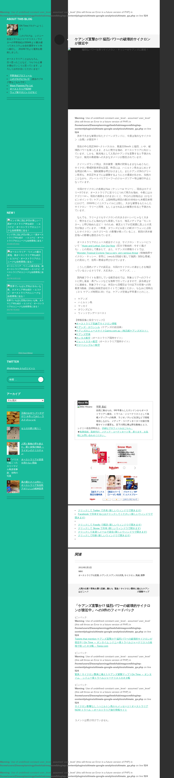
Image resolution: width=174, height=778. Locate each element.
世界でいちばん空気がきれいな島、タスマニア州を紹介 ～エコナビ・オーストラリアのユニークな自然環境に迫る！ (25, 303)
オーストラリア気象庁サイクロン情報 (96, 323)
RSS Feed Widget (26, 353)
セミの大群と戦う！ (31, 428)
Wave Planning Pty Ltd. (21, 85)
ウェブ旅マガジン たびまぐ (23, 92)
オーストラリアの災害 (89, 575)
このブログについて (20, 79)
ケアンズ (104, 575)
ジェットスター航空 (87, 341)
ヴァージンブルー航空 (88, 345)
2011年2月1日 (85, 567)
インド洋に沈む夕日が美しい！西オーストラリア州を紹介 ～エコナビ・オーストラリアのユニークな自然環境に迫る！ (25, 237)
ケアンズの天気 (116, 575)
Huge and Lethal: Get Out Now (98, 245)
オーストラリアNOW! (20, 89)
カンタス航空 (83, 337)
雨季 (143, 575)
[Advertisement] (26, 154)
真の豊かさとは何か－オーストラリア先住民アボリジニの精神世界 (32, 485)
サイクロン (129, 575)
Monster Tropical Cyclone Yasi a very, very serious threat (107, 252)
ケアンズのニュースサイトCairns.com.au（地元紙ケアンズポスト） (112, 330)
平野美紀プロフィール (21, 75)
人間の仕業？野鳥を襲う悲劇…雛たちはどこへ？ (96, 590)
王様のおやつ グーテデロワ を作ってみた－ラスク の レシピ (32, 416)
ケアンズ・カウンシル (88, 327)
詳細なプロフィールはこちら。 (117, 428)
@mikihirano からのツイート (21, 368)
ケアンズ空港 (83, 334)
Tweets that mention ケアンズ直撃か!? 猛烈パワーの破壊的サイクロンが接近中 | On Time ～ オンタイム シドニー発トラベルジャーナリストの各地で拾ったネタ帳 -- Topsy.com (113, 642)
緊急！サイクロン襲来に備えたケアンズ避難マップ (132, 590)
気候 (138, 575)
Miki (81, 571)
